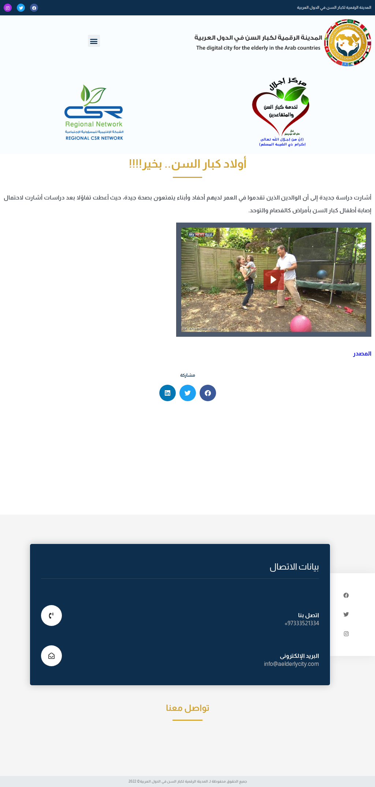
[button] (94, 41)
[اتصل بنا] (51, 615)
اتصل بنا (308, 615)
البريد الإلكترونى (299, 656)
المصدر (362, 353)
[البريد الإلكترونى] (51, 655)
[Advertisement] (187, 460)
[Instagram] (8, 8)
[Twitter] (21, 8)
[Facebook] (34, 8)
